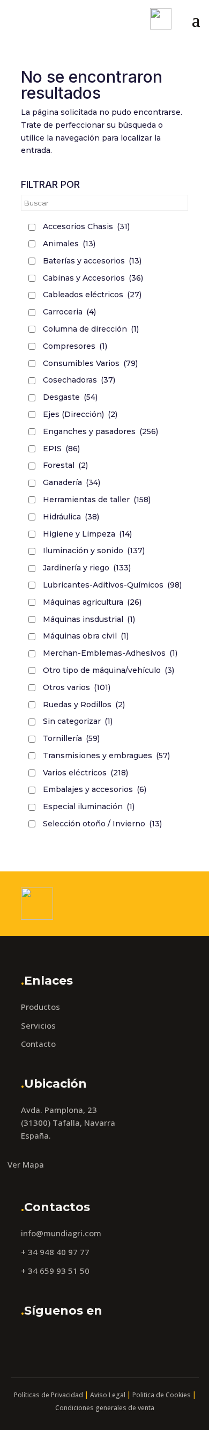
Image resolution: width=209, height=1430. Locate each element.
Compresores (75, 346)
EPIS (61, 448)
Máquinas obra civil (86, 636)
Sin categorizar (78, 721)
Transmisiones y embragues (106, 755)
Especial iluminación (89, 806)
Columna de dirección (91, 329)
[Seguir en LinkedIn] (85, 1340)
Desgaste (70, 397)
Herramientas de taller (97, 499)
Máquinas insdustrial (89, 619)
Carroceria (69, 312)
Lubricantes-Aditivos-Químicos (112, 585)
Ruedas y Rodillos (84, 704)
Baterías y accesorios (92, 261)
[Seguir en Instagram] (59, 1340)
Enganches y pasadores (100, 431)
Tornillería (71, 738)
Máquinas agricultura (92, 602)
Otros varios (76, 687)
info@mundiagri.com (61, 1233)
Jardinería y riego (87, 568)
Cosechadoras (79, 380)
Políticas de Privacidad (48, 1394)
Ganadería (71, 482)
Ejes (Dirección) (80, 414)
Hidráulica (71, 517)
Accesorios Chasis (86, 226)
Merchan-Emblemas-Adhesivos (110, 653)
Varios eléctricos (85, 773)
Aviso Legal (107, 1394)
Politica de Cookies (161, 1394)
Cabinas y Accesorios (93, 278)
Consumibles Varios (90, 363)
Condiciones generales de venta (104, 1407)
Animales (69, 243)
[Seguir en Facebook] (32, 1340)
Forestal (65, 465)
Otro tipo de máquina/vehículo (108, 670)
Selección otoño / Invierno (102, 823)
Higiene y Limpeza (87, 534)
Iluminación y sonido (94, 550)
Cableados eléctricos (92, 294)
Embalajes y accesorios (94, 789)
